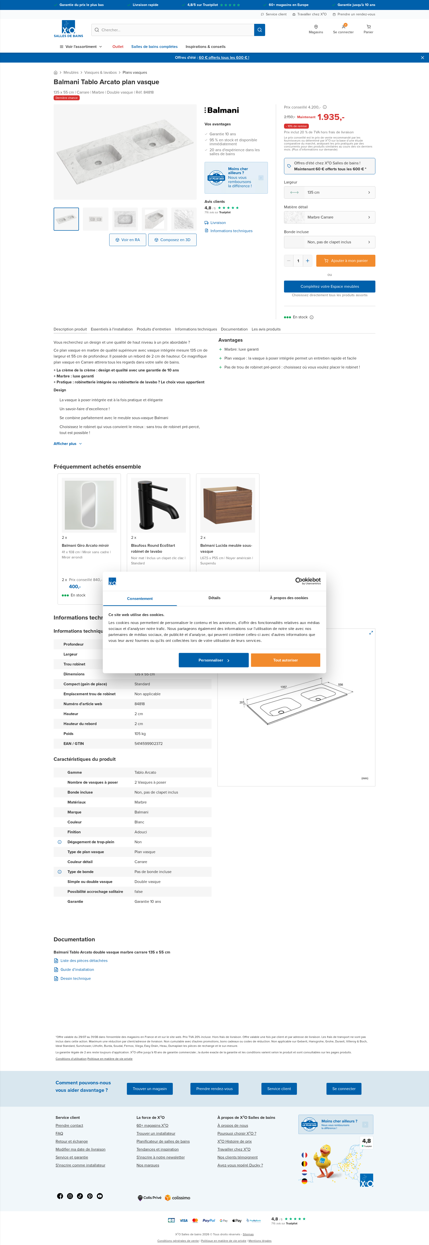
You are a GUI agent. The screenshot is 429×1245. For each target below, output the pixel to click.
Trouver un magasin (150, 1089)
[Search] (259, 30)
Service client (276, 14)
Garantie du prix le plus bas (82, 4)
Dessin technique (76, 979)
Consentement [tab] (140, 598)
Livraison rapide (145, 4)
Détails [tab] (215, 597)
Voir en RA (130, 240)
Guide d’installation (77, 970)
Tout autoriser (285, 660)
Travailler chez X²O (312, 14)
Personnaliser (211, 660)
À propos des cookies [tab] (289, 597)
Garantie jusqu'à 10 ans (356, 4)
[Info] (325, 107)
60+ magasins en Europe (289, 4)
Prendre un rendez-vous (356, 14)
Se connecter (344, 1089)
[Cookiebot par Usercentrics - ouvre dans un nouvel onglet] (299, 581)
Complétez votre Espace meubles (330, 286)
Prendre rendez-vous (214, 1089)
